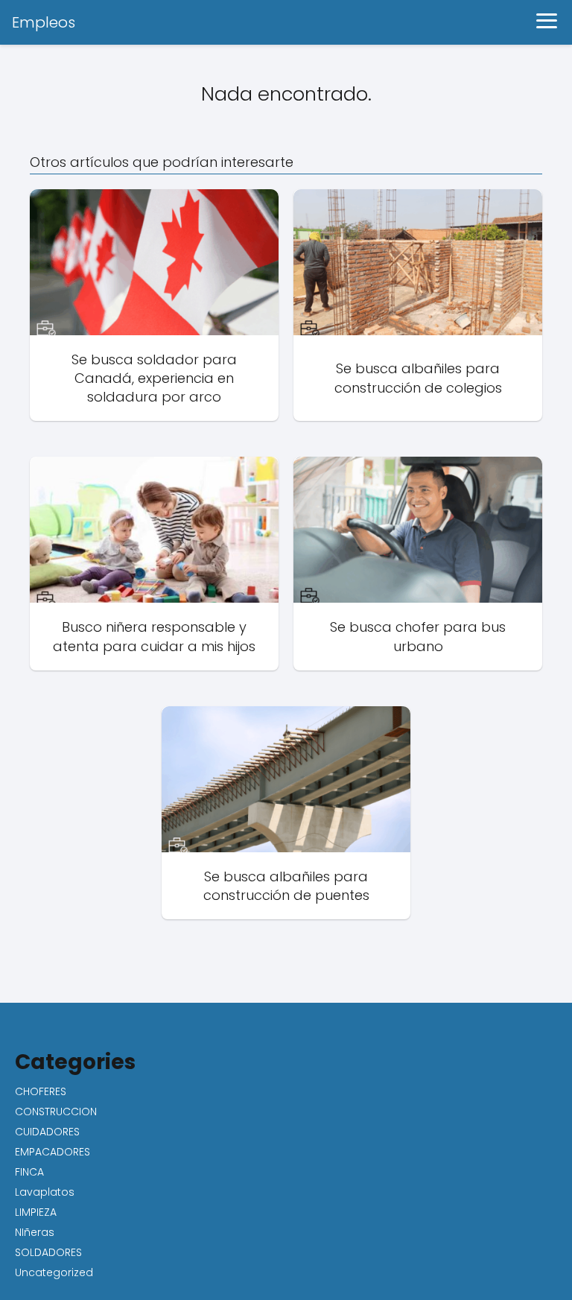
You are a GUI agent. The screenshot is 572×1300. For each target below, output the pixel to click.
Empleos (43, 22)
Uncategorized (54, 1272)
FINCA (29, 1171)
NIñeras (34, 1232)
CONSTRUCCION (56, 1111)
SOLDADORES (48, 1252)
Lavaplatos (44, 1192)
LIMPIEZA (36, 1212)
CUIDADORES (47, 1131)
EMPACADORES (52, 1151)
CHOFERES (40, 1091)
